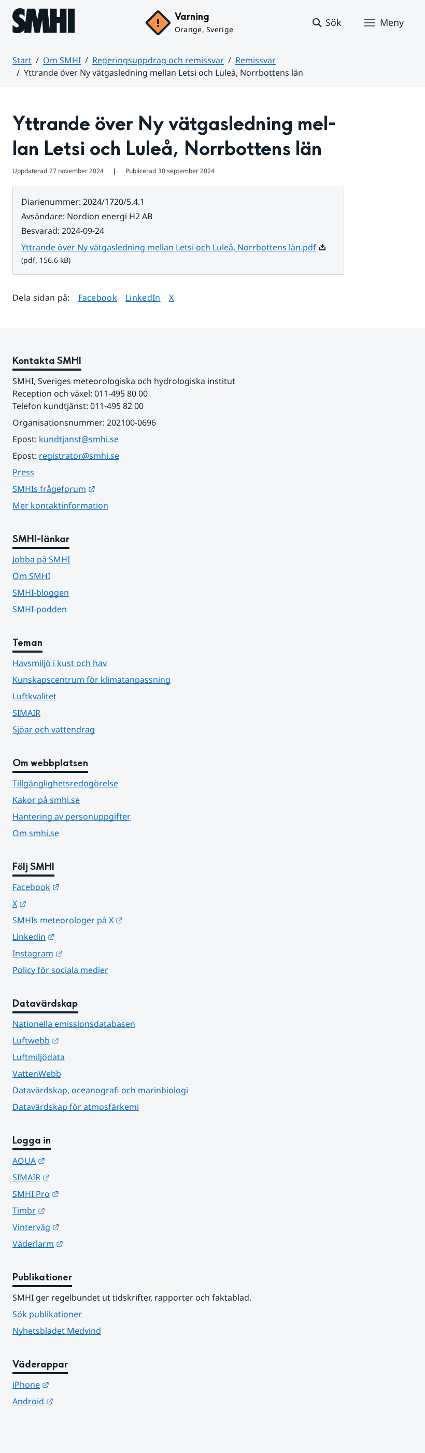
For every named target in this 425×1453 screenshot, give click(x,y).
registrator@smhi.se (79, 455)
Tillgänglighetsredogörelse (65, 783)
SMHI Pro (86, 1194)
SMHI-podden (39, 609)
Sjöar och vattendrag (53, 729)
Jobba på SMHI (41, 559)
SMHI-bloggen (40, 592)
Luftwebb (86, 1040)
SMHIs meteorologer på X (118, 920)
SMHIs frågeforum (104, 489)
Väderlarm (88, 1243)
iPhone (81, 1384)
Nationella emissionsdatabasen (73, 1023)
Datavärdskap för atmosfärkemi (75, 1106)
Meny (392, 22)
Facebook (98, 297)
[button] (326, 23)
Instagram (88, 953)
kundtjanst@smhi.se (79, 439)
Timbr (79, 1210)
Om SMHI (62, 60)
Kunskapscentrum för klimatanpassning (91, 679)
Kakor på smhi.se (46, 800)
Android (83, 1401)
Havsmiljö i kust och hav (59, 663)
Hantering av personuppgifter (71, 816)
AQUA (79, 1160)
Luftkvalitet (34, 696)
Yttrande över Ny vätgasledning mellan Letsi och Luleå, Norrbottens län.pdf (174, 247)
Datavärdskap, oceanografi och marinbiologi (100, 1090)
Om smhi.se (35, 833)
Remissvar (255, 60)
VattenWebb (36, 1073)
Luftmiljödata (38, 1057)
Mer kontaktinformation (60, 505)
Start (22, 60)
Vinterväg (86, 1227)
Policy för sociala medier (60, 970)
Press (23, 472)
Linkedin (84, 936)
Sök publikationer (47, 1314)
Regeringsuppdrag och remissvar (158, 60)
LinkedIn (143, 297)
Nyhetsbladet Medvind (56, 1330)
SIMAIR (26, 712)
